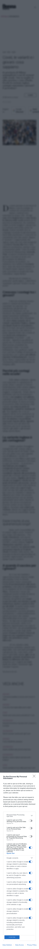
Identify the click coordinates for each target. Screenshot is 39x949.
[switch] (30, 821)
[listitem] (19, 815)
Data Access (19, 945)
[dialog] (19, 861)
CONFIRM (12, 937)
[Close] (35, 777)
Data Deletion (7, 945)
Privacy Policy (32, 945)
